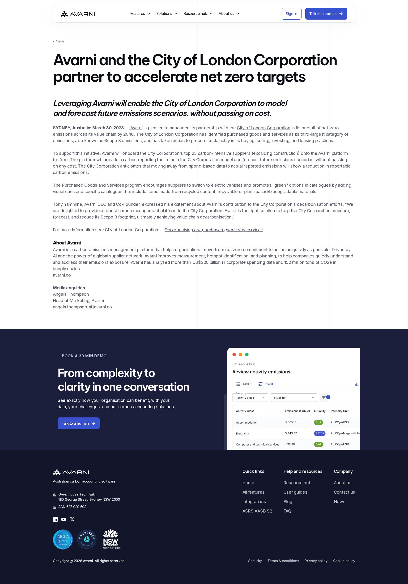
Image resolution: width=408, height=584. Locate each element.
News (339, 501)
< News (58, 41)
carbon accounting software (92, 481)
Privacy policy (316, 561)
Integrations (254, 501)
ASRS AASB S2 (257, 510)
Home (248, 482)
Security (255, 561)
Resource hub (297, 482)
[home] (78, 14)
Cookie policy (344, 561)
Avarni (136, 127)
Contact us (344, 492)
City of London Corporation (263, 127)
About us (343, 482)
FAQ (287, 510)
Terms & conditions (283, 561)
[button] (140, 13)
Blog (288, 501)
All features (253, 492)
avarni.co (62, 275)
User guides (295, 492)
